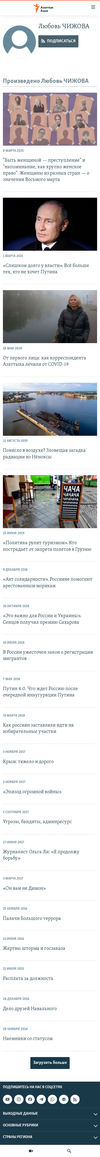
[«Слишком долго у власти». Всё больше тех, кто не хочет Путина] (50, 224)
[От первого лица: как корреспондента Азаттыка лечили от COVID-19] (50, 316)
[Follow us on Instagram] (18, 1099)
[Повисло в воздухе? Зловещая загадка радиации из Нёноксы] (50, 409)
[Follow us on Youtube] (7, 1099)
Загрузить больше (50, 1063)
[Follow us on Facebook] (30, 1099)
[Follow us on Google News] (63, 1099)
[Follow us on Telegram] (41, 1099)
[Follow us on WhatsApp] (52, 1099)
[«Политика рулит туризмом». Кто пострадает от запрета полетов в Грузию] (50, 501)
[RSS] (75, 1099)
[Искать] (69, 1151)
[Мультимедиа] (31, 1151)
